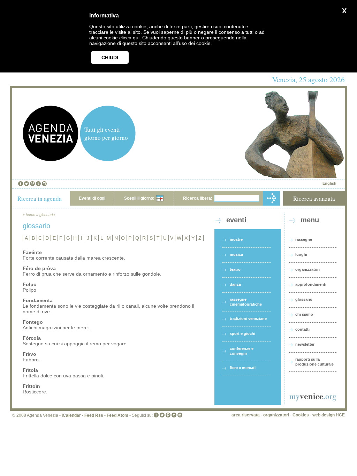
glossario (47, 215)
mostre (236, 239)
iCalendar (71, 415)
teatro (235, 269)
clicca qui (129, 37)
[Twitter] (26, 184)
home (30, 215)
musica (236, 254)
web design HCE (328, 415)
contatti (302, 329)
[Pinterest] (32, 184)
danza (235, 284)
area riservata (245, 415)
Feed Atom (117, 415)
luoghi (301, 254)
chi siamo (304, 314)
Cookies (301, 415)
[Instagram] (44, 184)
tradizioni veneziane (248, 318)
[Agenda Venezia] (50, 159)
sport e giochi (242, 333)
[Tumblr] (38, 184)
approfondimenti (310, 284)
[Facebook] (20, 184)
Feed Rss (93, 415)
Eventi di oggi (92, 198)
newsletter (304, 344)
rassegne (303, 239)
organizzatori (307, 269)
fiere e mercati (243, 368)
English (329, 183)
